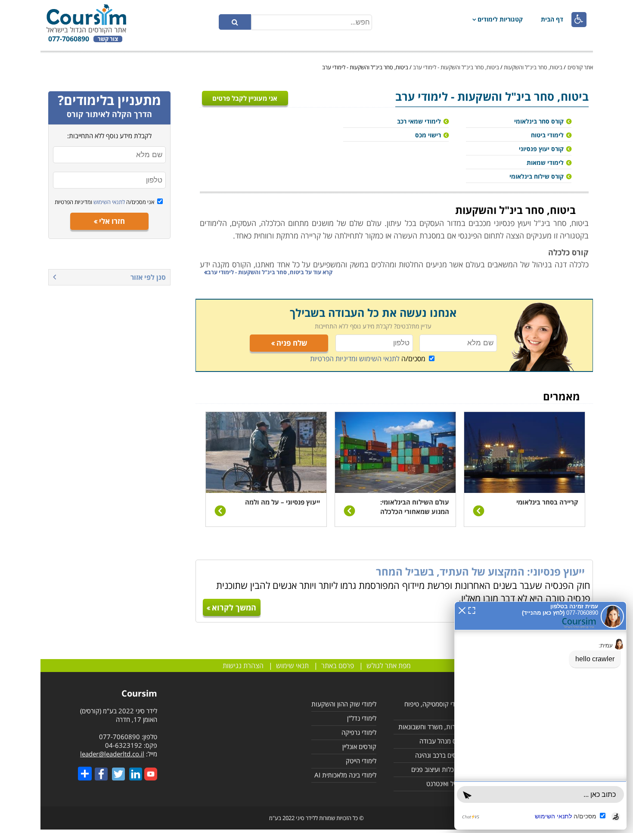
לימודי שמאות (545, 162)
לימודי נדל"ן (361, 718)
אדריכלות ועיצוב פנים (438, 769)
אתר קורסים (580, 67)
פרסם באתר (337, 665)
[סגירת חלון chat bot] (462, 609)
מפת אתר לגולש (388, 665)
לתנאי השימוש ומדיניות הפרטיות (355, 358)
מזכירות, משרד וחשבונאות (431, 726)
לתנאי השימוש (108, 202)
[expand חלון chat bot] (471, 609)
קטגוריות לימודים (500, 19)
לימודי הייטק (361, 760)
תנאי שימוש (292, 665)
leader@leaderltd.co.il (112, 753)
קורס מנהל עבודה (442, 741)
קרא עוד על (270, 272)
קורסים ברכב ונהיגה (440, 755)
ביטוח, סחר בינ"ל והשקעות (533, 67)
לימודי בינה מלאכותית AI (345, 775)
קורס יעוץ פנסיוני (541, 149)
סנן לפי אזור (148, 277)
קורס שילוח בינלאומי (536, 176)
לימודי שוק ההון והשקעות (343, 704)
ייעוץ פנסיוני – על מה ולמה (282, 502)
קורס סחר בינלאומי (539, 121)
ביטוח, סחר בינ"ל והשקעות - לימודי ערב (456, 67)
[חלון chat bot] (540, 715)
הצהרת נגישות (243, 665)
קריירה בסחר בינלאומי (547, 502)
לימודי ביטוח (547, 135)
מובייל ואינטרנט (445, 783)
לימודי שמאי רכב (419, 121)
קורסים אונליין (359, 746)
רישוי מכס (428, 135)
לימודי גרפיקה (358, 732)
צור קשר (108, 39)
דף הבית (552, 19)
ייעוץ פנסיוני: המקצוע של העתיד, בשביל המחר (480, 571)
